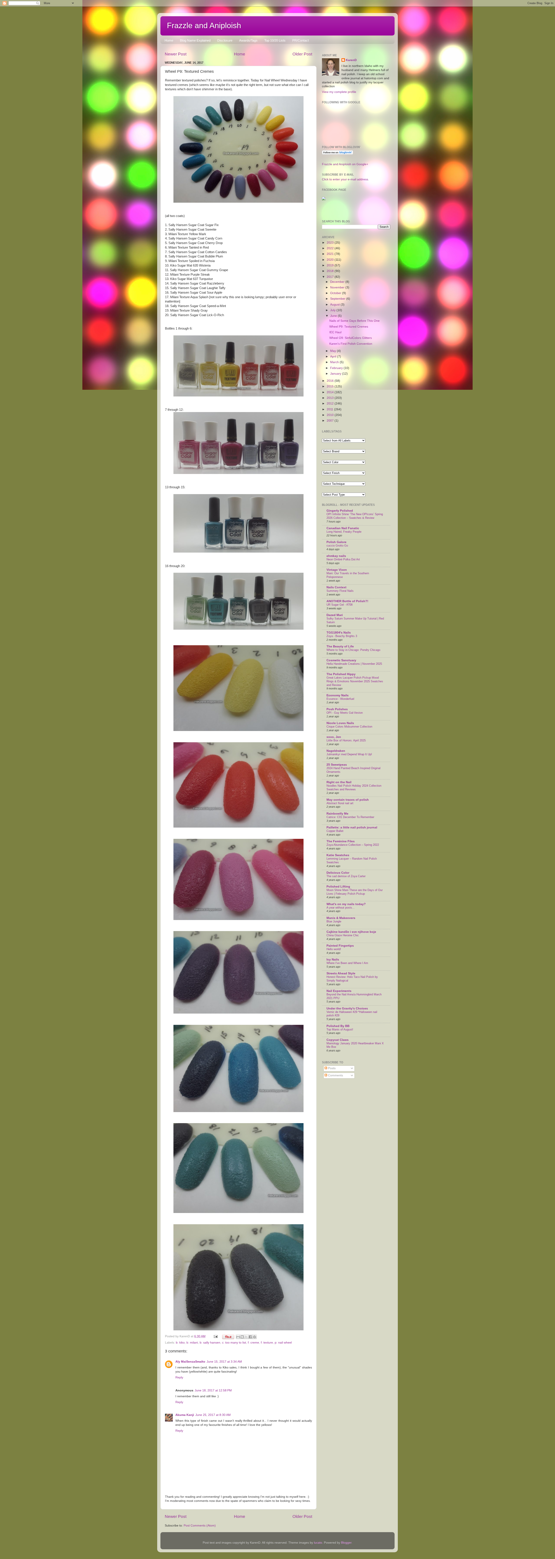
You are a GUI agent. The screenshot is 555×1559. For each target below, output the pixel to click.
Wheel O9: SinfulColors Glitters (350, 338)
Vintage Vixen (336, 569)
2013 (331, 397)
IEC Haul (335, 332)
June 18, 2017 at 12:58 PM (213, 1390)
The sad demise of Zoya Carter (346, 876)
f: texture (267, 1342)
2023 (331, 242)
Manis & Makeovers (340, 918)
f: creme (253, 1342)
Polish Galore (336, 542)
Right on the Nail (338, 782)
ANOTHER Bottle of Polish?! (347, 601)
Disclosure (224, 40)
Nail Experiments (338, 991)
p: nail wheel (283, 1342)
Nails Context (336, 587)
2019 (331, 265)
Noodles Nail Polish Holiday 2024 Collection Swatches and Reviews (353, 787)
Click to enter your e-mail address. (345, 179)
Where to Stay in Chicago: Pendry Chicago (353, 650)
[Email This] (238, 1337)
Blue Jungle (333, 921)
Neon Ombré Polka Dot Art (343, 559)
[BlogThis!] (242, 1337)
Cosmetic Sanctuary (341, 660)
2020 (331, 259)
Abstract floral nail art (339, 803)
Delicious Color (337, 872)
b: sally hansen (210, 1342)
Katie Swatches (337, 855)
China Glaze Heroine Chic (342, 935)
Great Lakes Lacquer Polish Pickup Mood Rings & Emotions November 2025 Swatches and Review (354, 681)
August (335, 304)
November (337, 287)
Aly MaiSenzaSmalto (190, 1361)
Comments (335, 1075)
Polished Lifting (338, 886)
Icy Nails (332, 959)
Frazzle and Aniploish (204, 25)
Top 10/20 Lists (275, 40)
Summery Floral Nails (340, 590)
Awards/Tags (248, 40)
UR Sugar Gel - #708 (339, 604)
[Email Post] (215, 1336)
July (333, 310)
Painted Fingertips (340, 945)
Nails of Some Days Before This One (354, 320)
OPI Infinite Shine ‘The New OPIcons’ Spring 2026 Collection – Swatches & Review (354, 516)
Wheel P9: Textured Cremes (348, 326)
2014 (331, 392)
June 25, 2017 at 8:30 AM (213, 1415)
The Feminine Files (340, 841)
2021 (331, 254)
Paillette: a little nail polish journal (351, 827)
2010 (331, 415)
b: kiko (180, 1342)
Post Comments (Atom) (200, 1525)
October (336, 293)
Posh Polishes (337, 709)
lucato (318, 1542)
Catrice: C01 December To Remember (350, 817)
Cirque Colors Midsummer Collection (349, 726)
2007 (331, 420)
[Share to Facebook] (250, 1337)
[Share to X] (246, 1337)
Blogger (346, 1542)
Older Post (302, 54)
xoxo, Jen (333, 737)
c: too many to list (234, 1342)
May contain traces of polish (347, 799)
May (333, 351)
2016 (331, 380)
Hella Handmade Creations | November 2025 (354, 663)
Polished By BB (337, 1026)
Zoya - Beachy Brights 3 (341, 636)
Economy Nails (337, 695)
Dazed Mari (334, 615)
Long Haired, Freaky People (343, 531)
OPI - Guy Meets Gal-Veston (344, 712)
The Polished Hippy (341, 674)
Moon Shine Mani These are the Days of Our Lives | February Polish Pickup (354, 891)
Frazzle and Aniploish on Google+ (345, 164)
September (338, 298)
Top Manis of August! (339, 1029)
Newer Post (175, 54)
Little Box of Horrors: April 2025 (346, 740)
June (334, 315)
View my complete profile (339, 92)
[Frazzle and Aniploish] (323, 199)
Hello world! (333, 949)
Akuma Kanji (184, 1415)
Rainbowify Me (337, 813)
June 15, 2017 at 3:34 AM (224, 1361)
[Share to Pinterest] (254, 1337)
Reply (179, 1377)
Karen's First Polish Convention (350, 343)
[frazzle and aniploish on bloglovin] (337, 153)
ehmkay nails (336, 556)
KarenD (351, 60)
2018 (331, 271)
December (337, 281)
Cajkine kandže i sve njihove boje (351, 931)
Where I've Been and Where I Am (347, 963)
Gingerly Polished (339, 510)
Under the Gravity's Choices (347, 1008)
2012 (331, 403)
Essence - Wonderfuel (340, 698)
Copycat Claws (337, 1039)
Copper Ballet (334, 831)
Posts (331, 1068)
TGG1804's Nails (338, 632)
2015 (331, 386)
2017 (331, 276)
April (333, 356)
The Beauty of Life (340, 646)
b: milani (192, 1342)
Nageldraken (335, 750)
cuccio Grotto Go (337, 545)
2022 (331, 248)
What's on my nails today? (346, 904)
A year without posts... (340, 907)
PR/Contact (300, 40)
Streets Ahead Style (340, 973)
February (337, 368)
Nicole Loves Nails (340, 723)
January (336, 373)
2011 (330, 409)
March (335, 362)
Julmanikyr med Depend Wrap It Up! (349, 754)
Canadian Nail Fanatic (342, 528)
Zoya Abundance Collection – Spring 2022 (352, 844)
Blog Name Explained (195, 40)
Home (169, 40)
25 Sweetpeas (336, 764)
